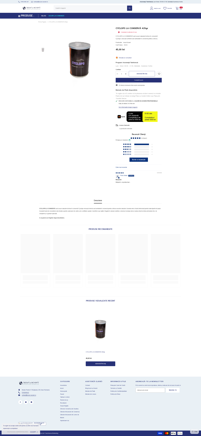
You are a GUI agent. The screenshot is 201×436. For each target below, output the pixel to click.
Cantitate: (118, 69)
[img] (120, 173)
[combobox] (90, 8)
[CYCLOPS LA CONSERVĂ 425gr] (100, 328)
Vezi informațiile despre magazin (128, 107)
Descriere (98, 200)
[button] (127, 144)
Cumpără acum (138, 80)
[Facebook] (20, 402)
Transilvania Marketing (51, 433)
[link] (35, 277)
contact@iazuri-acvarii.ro (41, 2)
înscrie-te (173, 390)
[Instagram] (26, 402)
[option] (80, 57)
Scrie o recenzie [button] (138, 160)
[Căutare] (93, 8)
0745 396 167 (25, 2)
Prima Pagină (42, 22)
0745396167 (25, 392)
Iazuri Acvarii (127, 42)
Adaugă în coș (142, 73)
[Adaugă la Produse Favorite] (159, 73)
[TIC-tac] (31, 402)
